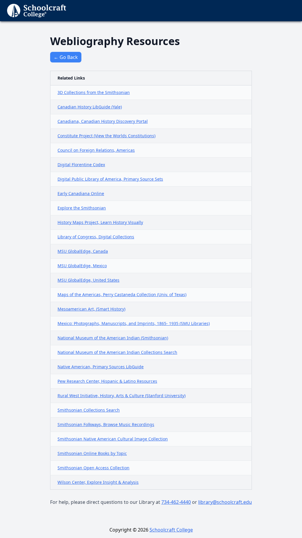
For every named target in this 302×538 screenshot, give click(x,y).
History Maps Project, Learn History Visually (100, 222)
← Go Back (66, 57)
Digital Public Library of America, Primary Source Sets (110, 179)
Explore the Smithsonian (82, 208)
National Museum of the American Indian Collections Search (117, 352)
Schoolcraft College (171, 530)
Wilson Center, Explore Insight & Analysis (98, 482)
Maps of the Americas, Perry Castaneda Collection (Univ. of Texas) (122, 294)
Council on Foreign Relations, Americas (96, 150)
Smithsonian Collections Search (89, 410)
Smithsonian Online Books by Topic (92, 453)
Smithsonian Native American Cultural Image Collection (113, 439)
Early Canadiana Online (81, 193)
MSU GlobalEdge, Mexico (82, 265)
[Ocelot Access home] (36, 10)
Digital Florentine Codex (81, 164)
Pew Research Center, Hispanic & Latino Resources (107, 381)
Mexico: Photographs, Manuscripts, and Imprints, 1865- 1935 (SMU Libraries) (134, 323)
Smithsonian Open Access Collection (93, 468)
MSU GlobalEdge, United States (88, 280)
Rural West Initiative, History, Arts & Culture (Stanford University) (122, 395)
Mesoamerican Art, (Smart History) (91, 309)
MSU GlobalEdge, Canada (83, 251)
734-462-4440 (176, 502)
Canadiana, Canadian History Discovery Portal (103, 121)
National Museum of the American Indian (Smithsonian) (113, 338)
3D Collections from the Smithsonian (94, 92)
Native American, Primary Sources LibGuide (101, 366)
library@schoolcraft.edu (225, 502)
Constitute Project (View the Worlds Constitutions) (106, 135)
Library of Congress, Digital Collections (96, 237)
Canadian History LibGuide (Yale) (90, 107)
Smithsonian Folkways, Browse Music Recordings (106, 424)
